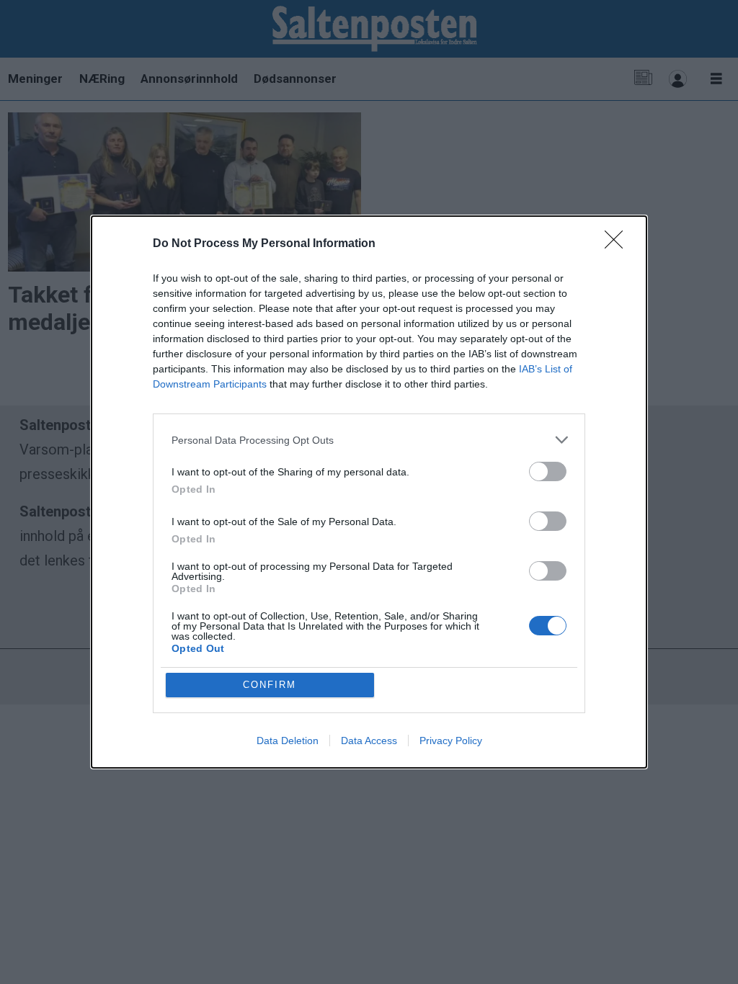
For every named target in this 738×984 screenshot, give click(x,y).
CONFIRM (269, 684)
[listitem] (369, 439)
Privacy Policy (450, 740)
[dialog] (369, 492)
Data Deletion (288, 740)
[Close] (618, 244)
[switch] (547, 471)
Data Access (369, 740)
